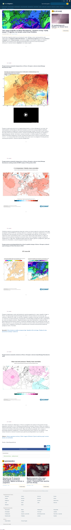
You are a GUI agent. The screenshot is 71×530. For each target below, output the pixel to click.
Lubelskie (55, 511)
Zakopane (7, 504)
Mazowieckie (7, 509)
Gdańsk (6, 498)
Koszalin (22, 500)
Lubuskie (38, 515)
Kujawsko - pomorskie (25, 513)
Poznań (55, 496)
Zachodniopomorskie (41, 513)
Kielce (22, 502)
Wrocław (39, 496)
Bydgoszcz (7, 500)
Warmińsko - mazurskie (58, 513)
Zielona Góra (56, 500)
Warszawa (7, 496)
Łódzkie (22, 511)
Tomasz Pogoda (24, 520)
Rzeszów (22, 498)
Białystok (39, 498)
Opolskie (55, 515)
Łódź (6, 502)
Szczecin (38, 500)
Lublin (38, 502)
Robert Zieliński (7, 520)
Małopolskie (56, 509)
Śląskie (22, 509)
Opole (22, 504)
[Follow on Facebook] (67, 1)
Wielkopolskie (39, 509)
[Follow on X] (68, 1)
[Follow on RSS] (69, 1)
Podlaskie (23, 515)
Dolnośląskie (7, 511)
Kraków (22, 496)
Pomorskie (39, 511)
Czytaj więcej (22, 486)
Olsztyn (55, 498)
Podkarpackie (7, 513)
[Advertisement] (26, 54)
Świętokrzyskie (7, 515)
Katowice (55, 502)
